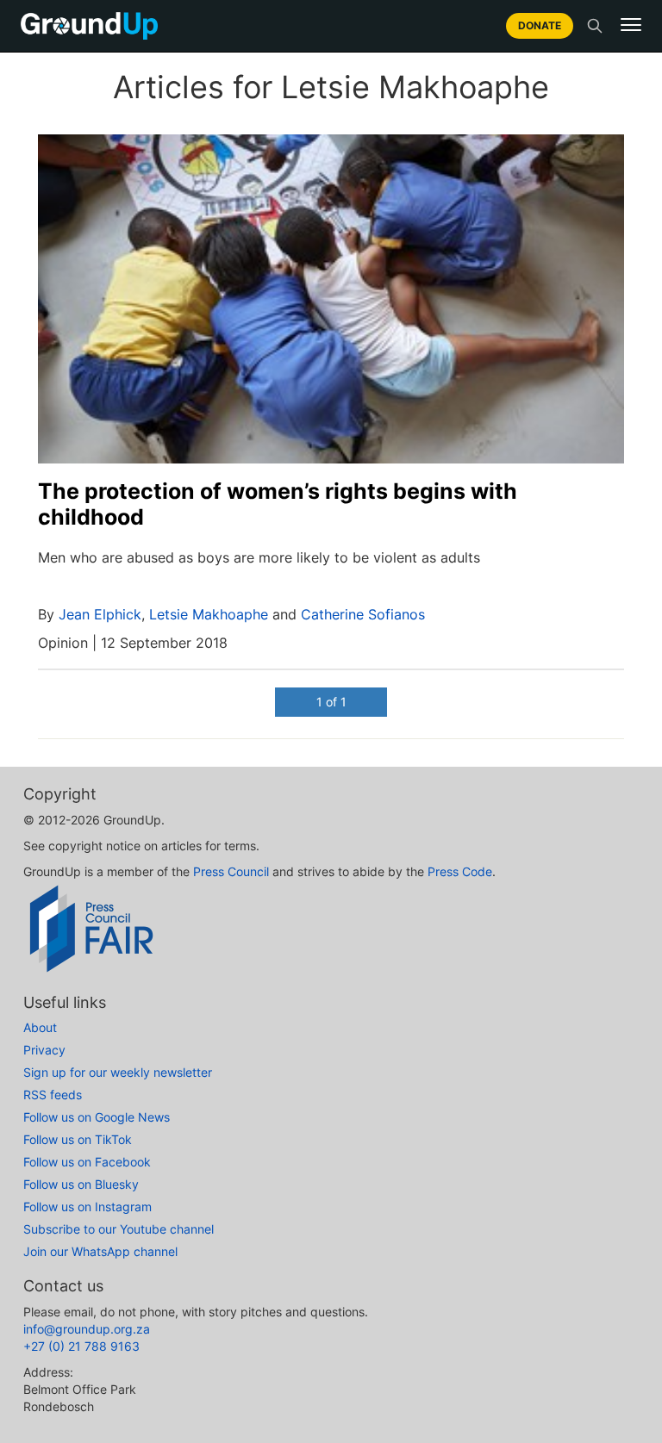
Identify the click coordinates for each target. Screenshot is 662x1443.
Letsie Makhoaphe (208, 614)
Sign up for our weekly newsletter (117, 1072)
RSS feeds (52, 1094)
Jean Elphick (100, 614)
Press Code (460, 871)
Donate (539, 25)
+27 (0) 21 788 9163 (81, 1346)
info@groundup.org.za (86, 1329)
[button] (631, 25)
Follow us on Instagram (87, 1206)
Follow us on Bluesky (81, 1184)
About (40, 1027)
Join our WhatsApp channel (100, 1251)
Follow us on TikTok (77, 1139)
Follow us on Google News (96, 1117)
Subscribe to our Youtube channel (118, 1229)
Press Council (231, 871)
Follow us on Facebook (87, 1161)
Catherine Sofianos (363, 614)
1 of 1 (331, 701)
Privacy (44, 1049)
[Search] (595, 26)
